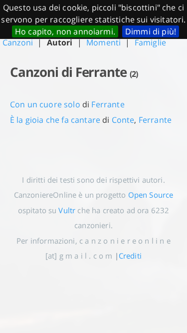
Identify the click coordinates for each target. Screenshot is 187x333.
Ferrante (107, 104)
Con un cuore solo (45, 104)
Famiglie (150, 42)
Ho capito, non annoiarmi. (65, 31)
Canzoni (17, 42)
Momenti (103, 42)
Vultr (66, 210)
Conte (123, 119)
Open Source (151, 195)
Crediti (130, 256)
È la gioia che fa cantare (55, 119)
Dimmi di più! (150, 31)
